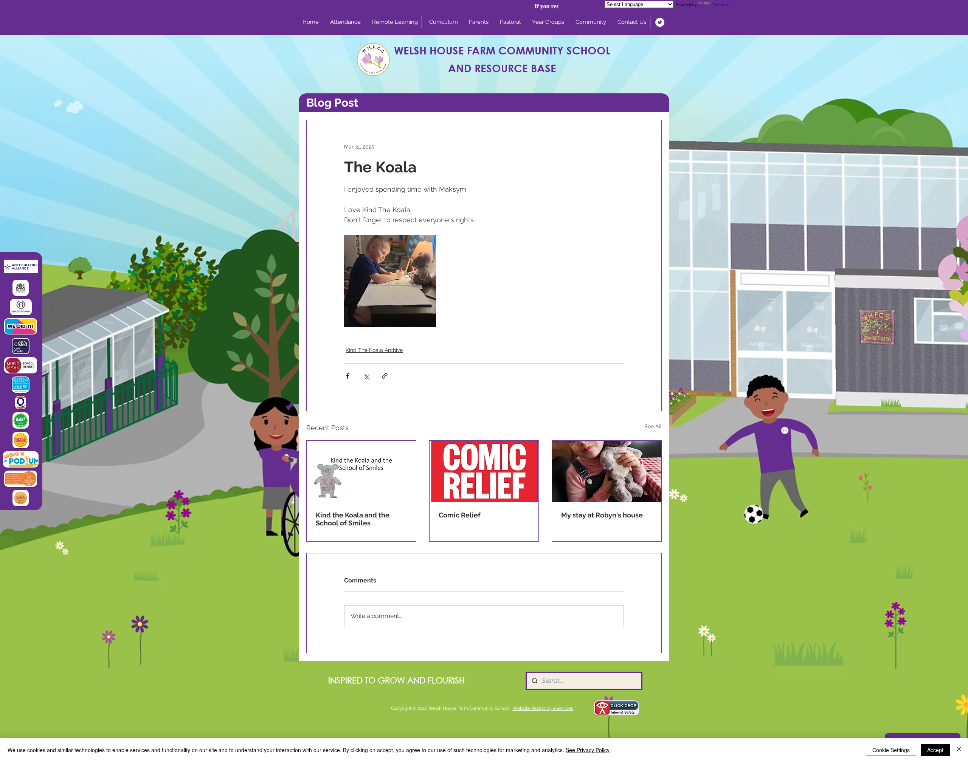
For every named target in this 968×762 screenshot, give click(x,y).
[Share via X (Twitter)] (366, 375)
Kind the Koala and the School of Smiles (352, 519)
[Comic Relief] (484, 471)
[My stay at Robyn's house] (606, 471)
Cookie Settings (891, 750)
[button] (443, 21)
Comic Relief (460, 515)
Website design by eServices (543, 708)
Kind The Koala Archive (374, 350)
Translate (721, 5)
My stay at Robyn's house (602, 515)
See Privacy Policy (588, 750)
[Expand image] (390, 281)
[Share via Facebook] (347, 375)
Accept (935, 750)
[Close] (958, 750)
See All (653, 426)
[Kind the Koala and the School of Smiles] (361, 471)
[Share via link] (384, 375)
